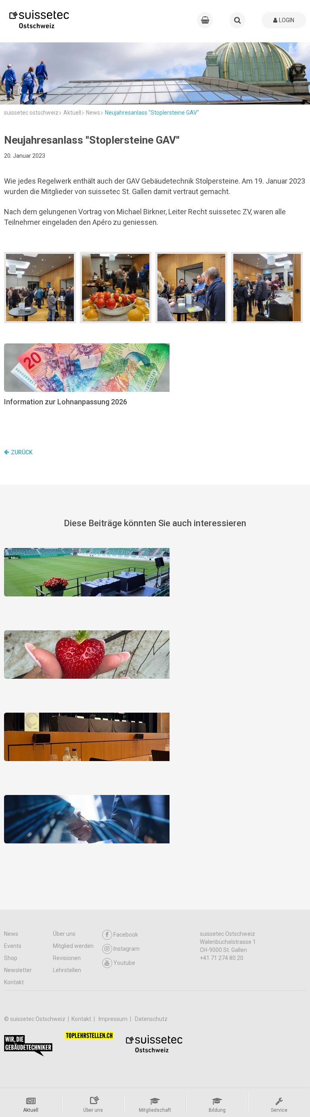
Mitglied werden (73, 946)
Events (12, 946)
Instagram (126, 948)
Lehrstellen (67, 970)
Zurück (22, 452)
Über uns (64, 934)
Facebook (125, 934)
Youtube (124, 963)
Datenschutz (151, 1019)
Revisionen (67, 958)
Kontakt (14, 982)
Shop (10, 958)
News (11, 934)
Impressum (113, 1019)
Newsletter (18, 970)
